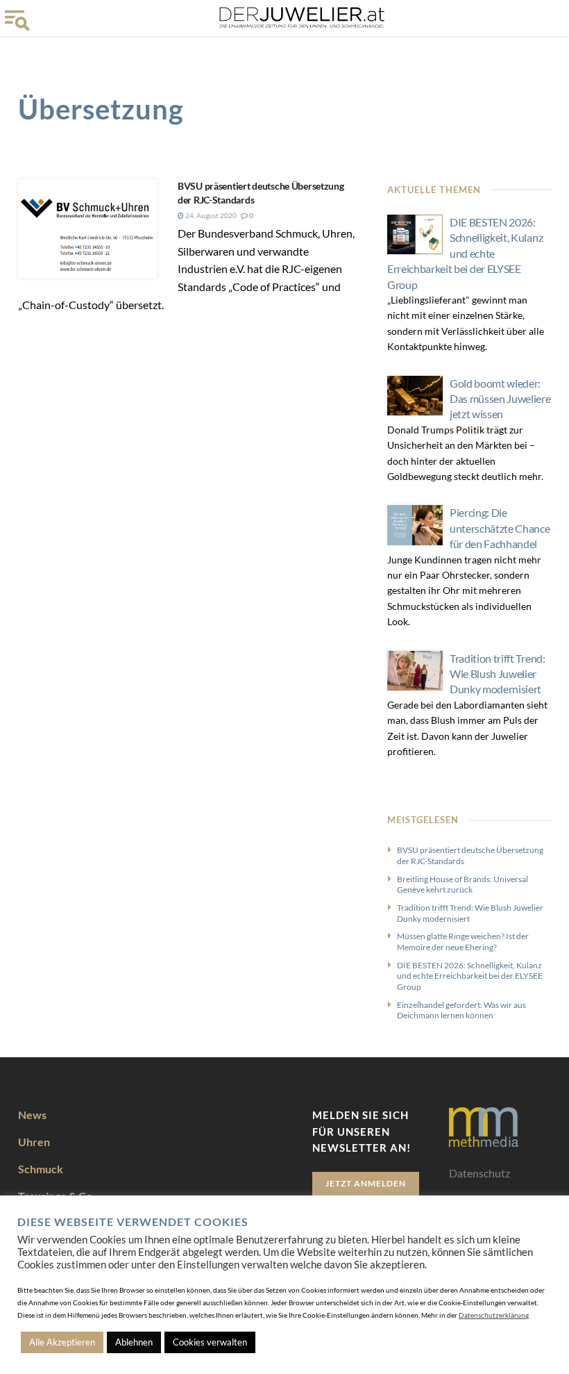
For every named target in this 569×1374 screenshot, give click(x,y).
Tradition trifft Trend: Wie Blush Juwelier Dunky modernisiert (497, 674)
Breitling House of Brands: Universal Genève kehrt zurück (462, 884)
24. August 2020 (210, 215)
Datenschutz (479, 1173)
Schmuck (40, 1168)
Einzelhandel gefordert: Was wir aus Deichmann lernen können (461, 1010)
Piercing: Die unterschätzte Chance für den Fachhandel (500, 528)
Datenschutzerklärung (494, 1315)
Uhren (34, 1141)
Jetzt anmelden (365, 1183)
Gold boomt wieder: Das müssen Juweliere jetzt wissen (500, 398)
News (32, 1114)
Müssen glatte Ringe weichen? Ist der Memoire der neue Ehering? (463, 941)
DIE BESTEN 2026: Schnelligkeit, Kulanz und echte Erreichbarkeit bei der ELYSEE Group (465, 253)
